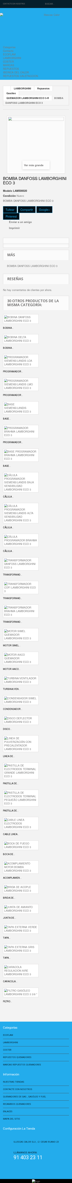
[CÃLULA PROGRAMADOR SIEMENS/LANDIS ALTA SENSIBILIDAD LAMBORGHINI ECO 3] (21, 513)
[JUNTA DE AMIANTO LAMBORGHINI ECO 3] (21, 909)
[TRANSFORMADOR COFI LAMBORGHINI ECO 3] (21, 587)
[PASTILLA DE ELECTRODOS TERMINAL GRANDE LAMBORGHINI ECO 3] (21, 770)
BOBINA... (8, 328)
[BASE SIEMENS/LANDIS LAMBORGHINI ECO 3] (21, 408)
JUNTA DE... (9, 917)
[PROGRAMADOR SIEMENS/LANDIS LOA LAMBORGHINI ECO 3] (21, 360)
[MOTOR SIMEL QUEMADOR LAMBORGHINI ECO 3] (21, 634)
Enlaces (7, 1111)
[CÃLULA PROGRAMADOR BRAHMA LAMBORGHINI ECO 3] (21, 540)
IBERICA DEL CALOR (16, 72)
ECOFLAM (9, 54)
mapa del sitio (11, 1119)
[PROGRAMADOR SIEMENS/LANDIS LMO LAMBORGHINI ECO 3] (21, 384)
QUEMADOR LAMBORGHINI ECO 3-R (27, 98)
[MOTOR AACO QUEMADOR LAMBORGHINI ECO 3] (21, 658)
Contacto (8, 51)
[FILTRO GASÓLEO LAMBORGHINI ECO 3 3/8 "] (21, 992)
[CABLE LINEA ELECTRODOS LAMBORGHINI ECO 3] (21, 823)
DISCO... (7, 729)
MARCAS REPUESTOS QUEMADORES (22, 1064)
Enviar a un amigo (20, 222)
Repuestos (43, 88)
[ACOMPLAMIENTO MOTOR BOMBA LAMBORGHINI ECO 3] (21, 867)
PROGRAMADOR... (13, 371)
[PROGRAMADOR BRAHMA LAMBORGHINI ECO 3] (21, 431)
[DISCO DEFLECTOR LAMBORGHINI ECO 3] (21, 720)
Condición (9, 196)
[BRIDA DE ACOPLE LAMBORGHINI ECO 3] (21, 889)
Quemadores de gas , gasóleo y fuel (24, 1096)
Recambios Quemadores (17, 1104)
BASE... (7, 418)
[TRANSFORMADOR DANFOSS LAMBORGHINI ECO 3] (21, 564)
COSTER (8, 61)
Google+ (44, 210)
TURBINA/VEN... (11, 689)
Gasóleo (11, 93)
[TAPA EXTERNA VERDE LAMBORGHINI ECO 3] (21, 929)
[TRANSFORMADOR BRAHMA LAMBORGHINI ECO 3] (21, 611)
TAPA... (7, 937)
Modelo (7, 191)
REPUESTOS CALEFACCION (20, 76)
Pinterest (11, 216)
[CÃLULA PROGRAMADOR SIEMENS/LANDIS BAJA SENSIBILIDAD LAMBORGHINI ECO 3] (21, 482)
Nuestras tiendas (13, 1082)
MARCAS (8, 65)
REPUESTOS (11, 69)
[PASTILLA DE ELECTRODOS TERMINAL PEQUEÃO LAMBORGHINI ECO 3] (21, 798)
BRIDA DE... (9, 897)
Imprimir (14, 228)
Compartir (26, 210)
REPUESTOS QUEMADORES (17, 1057)
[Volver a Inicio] (7, 88)
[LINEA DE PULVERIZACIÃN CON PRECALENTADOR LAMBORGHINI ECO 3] (21, 743)
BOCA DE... (9, 854)
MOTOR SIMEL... (12, 645)
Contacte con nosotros (14, 4)
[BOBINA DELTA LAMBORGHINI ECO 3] (21, 339)
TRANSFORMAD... (12, 574)
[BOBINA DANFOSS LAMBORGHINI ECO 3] (21, 319)
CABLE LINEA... (11, 834)
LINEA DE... (9, 756)
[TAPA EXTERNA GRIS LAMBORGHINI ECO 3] (21, 949)
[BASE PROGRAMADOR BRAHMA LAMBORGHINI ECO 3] (21, 455)
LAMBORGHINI (12, 58)
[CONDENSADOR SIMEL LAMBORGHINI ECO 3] (21, 700)
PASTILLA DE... (11, 783)
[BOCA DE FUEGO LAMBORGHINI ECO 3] (21, 845)
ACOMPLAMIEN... (12, 877)
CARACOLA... (10, 981)
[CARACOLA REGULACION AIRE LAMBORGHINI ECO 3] (21, 970)
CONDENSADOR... (12, 709)
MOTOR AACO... (11, 669)
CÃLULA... (8, 496)
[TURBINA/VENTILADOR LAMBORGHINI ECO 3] (21, 680)
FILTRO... (7, 1001)
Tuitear (10, 210)
